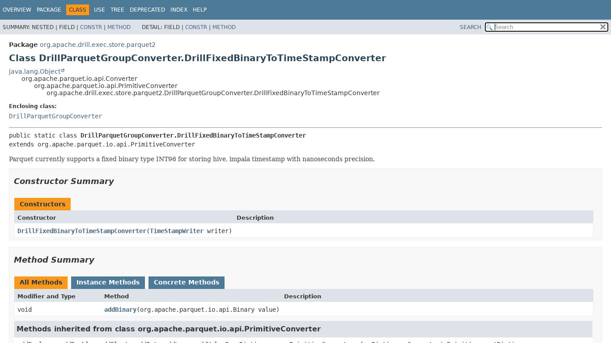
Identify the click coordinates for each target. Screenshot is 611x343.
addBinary (120, 309)
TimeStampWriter (177, 230)
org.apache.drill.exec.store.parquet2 (98, 44)
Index (178, 10)
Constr (91, 27)
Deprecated (147, 10)
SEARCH (470, 27)
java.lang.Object (34, 71)
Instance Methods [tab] (108, 282)
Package (49, 10)
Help (200, 10)
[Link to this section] (120, 181)
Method (119, 27)
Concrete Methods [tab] (186, 282)
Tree (117, 10)
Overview (17, 10)
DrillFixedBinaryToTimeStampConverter (81, 230)
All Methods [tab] (41, 282)
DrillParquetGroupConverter (55, 116)
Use (99, 10)
